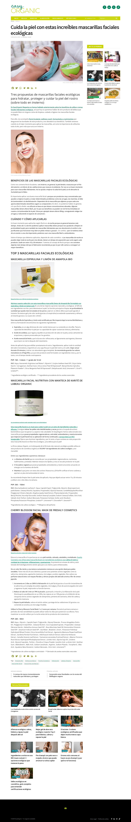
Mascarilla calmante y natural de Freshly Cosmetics (23, 553)
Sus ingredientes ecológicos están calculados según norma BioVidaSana (29, 422)
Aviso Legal (93, 819)
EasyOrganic (18, 819)
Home (12, 21)
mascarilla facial (17, 663)
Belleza (24, 18)
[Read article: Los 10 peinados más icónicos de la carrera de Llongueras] (28, 698)
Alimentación (44, 18)
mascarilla (76, 661)
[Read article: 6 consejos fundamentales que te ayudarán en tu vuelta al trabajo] (112, 56)
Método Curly (71, 18)
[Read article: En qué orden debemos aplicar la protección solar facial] (65, 698)
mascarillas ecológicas (31, 663)
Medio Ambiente (93, 97)
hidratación (55, 661)
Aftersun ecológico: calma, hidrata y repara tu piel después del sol (21, 732)
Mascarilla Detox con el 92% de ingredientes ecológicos (24, 299)
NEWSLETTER (91, 18)
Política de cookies (103, 819)
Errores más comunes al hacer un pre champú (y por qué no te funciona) (71, 758)
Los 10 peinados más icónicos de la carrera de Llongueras (94, 84)
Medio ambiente (57, 18)
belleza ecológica (30, 661)
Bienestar (33, 18)
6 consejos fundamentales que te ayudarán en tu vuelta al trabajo (112, 65)
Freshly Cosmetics (44, 661)
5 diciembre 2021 (15, 37)
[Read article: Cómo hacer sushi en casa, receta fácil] (95, 56)
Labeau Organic (66, 661)
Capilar (64, 750)
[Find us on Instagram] (114, 7)
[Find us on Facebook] (104, 7)
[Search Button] (116, 18)
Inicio (16, 18)
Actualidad (53, 705)
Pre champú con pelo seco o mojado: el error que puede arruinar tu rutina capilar (46, 758)
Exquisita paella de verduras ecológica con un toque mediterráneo (111, 102)
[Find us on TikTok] (118, 7)
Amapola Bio (19, 661)
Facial (29, 37)
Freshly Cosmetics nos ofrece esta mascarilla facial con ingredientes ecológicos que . (46, 559)
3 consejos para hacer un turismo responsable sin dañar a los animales (94, 102)
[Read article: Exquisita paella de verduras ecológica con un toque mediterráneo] (112, 93)
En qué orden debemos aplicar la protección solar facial (112, 84)
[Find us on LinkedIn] (109, 7)
